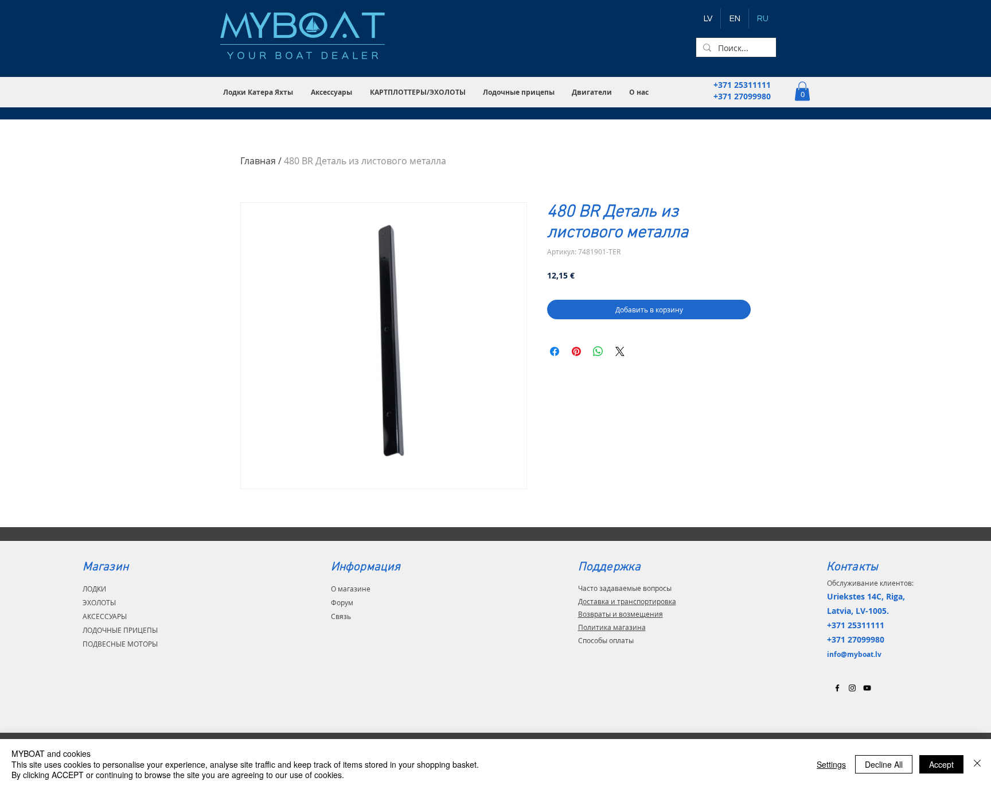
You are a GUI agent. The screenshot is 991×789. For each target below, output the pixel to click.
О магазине (350, 588)
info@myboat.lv (854, 654)
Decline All (884, 764)
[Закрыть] (977, 764)
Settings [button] (831, 764)
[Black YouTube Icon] (867, 688)
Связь (341, 616)
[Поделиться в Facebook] (554, 351)
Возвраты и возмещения (620, 613)
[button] (258, 92)
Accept (941, 764)
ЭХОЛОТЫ (99, 602)
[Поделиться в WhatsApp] (598, 351)
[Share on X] (620, 351)
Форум (342, 602)
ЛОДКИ (94, 588)
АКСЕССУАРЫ (105, 616)
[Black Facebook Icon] (837, 688)
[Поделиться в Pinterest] (576, 351)
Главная (258, 160)
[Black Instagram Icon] (852, 688)
